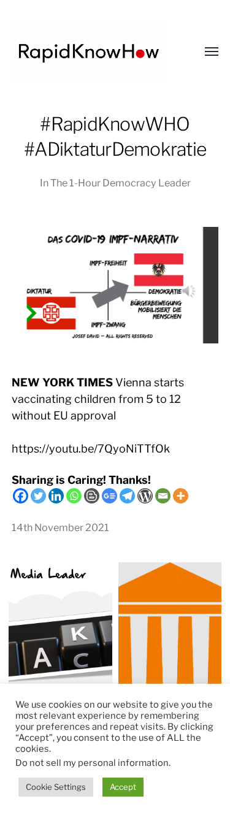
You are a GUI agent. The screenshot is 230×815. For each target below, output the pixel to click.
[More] (180, 495)
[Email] (163, 495)
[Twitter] (38, 495)
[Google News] (109, 495)
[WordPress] (145, 495)
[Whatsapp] (74, 495)
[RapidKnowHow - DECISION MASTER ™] (91, 52)
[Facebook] (20, 495)
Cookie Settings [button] (56, 787)
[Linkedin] (56, 495)
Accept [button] (123, 787)
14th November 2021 (60, 527)
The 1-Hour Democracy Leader (120, 183)
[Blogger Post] (91, 495)
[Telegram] (127, 495)
